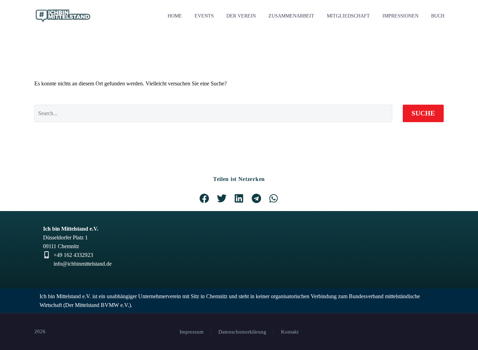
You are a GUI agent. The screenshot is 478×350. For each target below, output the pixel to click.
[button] (204, 198)
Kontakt (289, 332)
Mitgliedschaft (348, 16)
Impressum (192, 332)
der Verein (241, 16)
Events (204, 16)
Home (175, 16)
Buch (437, 16)
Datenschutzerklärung (242, 332)
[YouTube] (441, 332)
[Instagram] (432, 332)
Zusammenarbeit (291, 16)
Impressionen (400, 16)
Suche (423, 113)
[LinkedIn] (423, 332)
